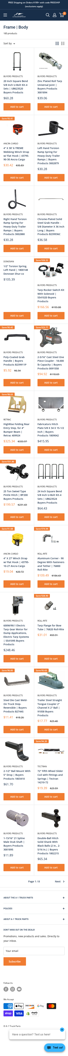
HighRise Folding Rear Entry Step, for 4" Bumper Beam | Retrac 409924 (16, 429)
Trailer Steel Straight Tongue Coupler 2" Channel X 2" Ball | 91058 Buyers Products (49, 707)
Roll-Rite (42, 553)
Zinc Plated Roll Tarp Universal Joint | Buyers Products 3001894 (49, 86)
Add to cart (17, 106)
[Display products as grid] (57, 43)
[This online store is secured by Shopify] (32, 1013)
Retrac (7, 419)
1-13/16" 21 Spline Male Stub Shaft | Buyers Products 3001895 (14, 843)
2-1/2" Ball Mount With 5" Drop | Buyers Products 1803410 (17, 774)
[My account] (54, 15)
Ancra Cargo (10, 143)
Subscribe (15, 961)
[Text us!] (54, 1048)
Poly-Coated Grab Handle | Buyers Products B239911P (15, 360)
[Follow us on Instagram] (12, 989)
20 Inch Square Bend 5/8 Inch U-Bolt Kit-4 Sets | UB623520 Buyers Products (15, 86)
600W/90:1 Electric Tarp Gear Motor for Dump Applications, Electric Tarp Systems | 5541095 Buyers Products (16, 635)
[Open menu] (5, 15)
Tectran (42, 766)
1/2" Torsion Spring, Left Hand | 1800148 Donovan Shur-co (15, 270)
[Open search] (48, 15)
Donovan (8, 261)
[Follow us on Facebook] (5, 989)
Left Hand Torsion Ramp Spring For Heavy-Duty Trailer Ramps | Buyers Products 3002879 (48, 155)
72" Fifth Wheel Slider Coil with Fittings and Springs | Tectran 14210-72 (50, 776)
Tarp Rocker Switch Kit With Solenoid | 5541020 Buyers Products (50, 295)
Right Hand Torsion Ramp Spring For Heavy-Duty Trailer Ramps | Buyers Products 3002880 (15, 226)
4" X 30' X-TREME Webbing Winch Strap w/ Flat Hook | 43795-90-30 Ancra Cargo (16, 153)
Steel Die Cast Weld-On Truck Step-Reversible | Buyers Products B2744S (15, 705)
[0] (61, 15)
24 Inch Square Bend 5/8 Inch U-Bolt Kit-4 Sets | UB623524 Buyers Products (49, 497)
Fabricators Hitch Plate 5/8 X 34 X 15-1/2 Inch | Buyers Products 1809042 (50, 429)
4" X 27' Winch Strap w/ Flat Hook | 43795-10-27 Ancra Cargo (16, 562)
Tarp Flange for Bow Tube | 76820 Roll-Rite (50, 627)
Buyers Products (13, 76)
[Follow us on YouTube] (19, 989)
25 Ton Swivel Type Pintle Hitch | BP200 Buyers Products (15, 495)
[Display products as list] (63, 43)
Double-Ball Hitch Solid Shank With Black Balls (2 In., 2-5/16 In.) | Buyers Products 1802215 (48, 845)
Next (58, 881)
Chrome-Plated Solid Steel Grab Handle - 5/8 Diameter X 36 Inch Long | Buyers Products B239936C (50, 226)
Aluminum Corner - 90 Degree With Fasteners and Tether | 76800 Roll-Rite (50, 564)
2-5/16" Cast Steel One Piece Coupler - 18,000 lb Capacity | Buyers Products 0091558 (50, 362)
